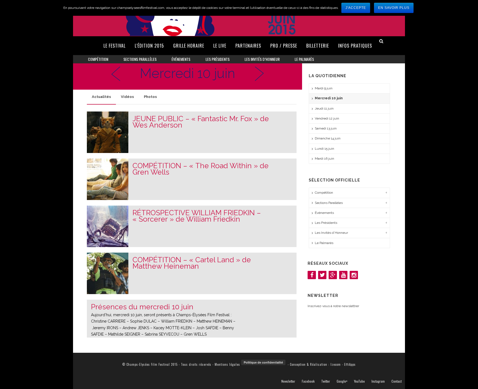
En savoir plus (393, 8)
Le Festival (114, 45)
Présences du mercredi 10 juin (142, 307)
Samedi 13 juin (326, 128)
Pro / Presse (283, 45)
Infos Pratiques (355, 45)
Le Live (219, 45)
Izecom (336, 364)
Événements (181, 59)
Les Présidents (218, 59)
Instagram (378, 381)
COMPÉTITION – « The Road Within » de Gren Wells (201, 169)
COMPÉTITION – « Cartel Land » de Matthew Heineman (192, 263)
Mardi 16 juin (324, 158)
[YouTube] (343, 275)
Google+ (342, 381)
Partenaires (248, 45)
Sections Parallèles (140, 59)
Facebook (308, 381)
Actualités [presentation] (101, 97)
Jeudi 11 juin (324, 108)
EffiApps (350, 364)
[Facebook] (312, 275)
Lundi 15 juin (324, 149)
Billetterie (317, 45)
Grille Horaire (188, 45)
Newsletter (288, 381)
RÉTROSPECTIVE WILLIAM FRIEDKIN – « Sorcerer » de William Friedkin (197, 216)
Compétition (98, 59)
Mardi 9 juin (323, 88)
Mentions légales (227, 364)
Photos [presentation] (150, 97)
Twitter (325, 381)
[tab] (101, 97)
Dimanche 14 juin (328, 138)
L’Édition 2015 (149, 45)
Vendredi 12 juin (327, 118)
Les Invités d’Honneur (262, 59)
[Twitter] (322, 275)
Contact (396, 381)
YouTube (359, 381)
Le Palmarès (304, 59)
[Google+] (333, 275)
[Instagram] (354, 275)
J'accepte (355, 8)
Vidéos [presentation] (127, 97)
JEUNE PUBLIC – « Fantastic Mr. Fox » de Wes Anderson (201, 122)
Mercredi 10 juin (329, 98)
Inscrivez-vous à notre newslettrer (333, 306)
